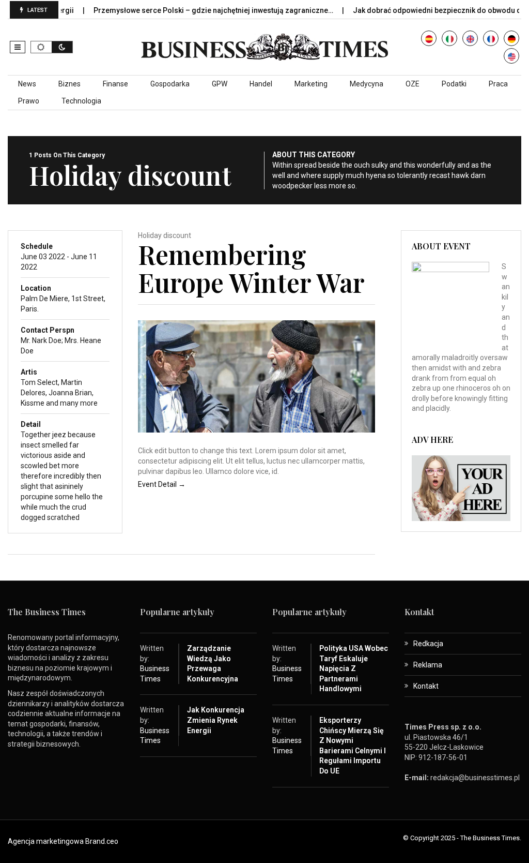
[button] (17, 47)
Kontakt (426, 686)
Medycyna (366, 84)
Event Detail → (161, 484)
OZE (412, 84)
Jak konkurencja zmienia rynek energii (215, 720)
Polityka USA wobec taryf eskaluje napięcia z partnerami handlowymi (353, 668)
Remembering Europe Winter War (251, 268)
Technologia (81, 101)
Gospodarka (170, 84)
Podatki (454, 84)
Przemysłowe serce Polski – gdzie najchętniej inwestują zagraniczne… (198, 10)
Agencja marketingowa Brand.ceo (63, 841)
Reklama (427, 665)
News (27, 84)
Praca (498, 84)
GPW (219, 84)
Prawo (28, 101)
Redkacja (428, 643)
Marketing (311, 84)
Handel (261, 84)
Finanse (115, 84)
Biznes (69, 84)
